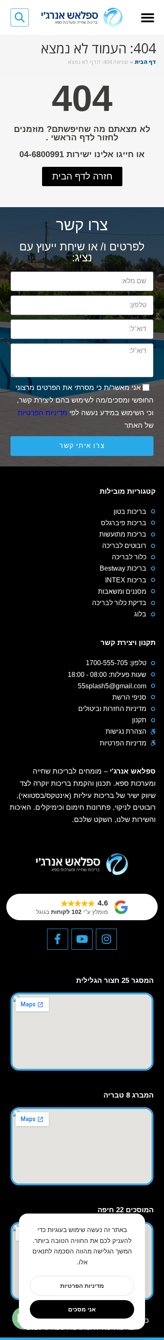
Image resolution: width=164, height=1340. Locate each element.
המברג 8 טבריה (128, 1095)
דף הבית (145, 62)
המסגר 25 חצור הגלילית (114, 981)
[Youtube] (82, 939)
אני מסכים (82, 1309)
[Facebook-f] (57, 939)
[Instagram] (106, 939)
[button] (148, 17)
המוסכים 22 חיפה (125, 1210)
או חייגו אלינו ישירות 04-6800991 (82, 154)
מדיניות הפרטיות (42, 413)
